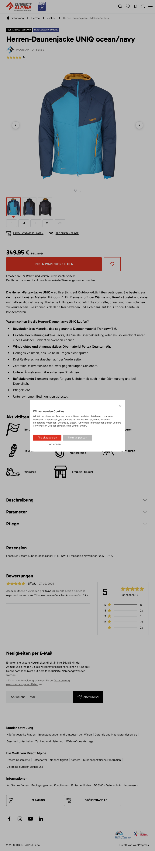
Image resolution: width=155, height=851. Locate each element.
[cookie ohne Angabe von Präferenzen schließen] (120, 406)
